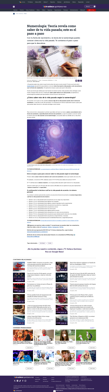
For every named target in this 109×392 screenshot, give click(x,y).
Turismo (22, 10)
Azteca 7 (46, 2)
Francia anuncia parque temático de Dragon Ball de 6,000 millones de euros (83, 285)
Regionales (81, 2)
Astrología (42, 243)
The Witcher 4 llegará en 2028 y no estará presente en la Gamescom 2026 (82, 317)
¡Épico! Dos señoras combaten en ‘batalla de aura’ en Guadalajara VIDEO (82, 263)
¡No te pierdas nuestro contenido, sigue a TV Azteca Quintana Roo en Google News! (54, 250)
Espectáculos (58, 10)
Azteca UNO (38, 2)
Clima (38, 10)
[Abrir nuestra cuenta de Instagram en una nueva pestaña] (17, 381)
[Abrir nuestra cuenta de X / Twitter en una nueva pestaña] (15, 381)
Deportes (52, 2)
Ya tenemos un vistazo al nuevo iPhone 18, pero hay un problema (39, 285)
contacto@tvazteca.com (86, 379)
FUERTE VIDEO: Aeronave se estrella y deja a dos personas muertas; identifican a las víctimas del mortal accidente (39, 264)
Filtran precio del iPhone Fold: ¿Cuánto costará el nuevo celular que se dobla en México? (81, 296)
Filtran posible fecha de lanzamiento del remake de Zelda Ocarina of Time (39, 295)
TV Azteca (30, 2)
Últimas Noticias (84, 10)
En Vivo (92, 10)
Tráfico (43, 10)
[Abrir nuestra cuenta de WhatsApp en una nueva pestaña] (25, 381)
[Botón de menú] (14, 7)
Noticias (59, 2)
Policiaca (65, 10)
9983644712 (83, 380)
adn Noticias (67, 2)
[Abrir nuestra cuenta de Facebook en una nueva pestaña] (23, 381)
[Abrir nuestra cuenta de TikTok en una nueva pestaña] (20, 381)
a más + (88, 2)
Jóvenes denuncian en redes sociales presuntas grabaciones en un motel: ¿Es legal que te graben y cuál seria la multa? (82, 307)
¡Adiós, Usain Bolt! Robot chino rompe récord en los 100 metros (38, 317)
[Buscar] (94, 6)
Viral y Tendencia (30, 10)
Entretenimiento (74, 10)
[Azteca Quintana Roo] (54, 6)
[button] (54, 391)
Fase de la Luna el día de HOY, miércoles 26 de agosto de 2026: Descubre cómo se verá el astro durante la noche (82, 275)
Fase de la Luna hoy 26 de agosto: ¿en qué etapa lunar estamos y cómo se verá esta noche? (39, 275)
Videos (74, 2)
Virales (49, 243)
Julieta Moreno (36, 81)
